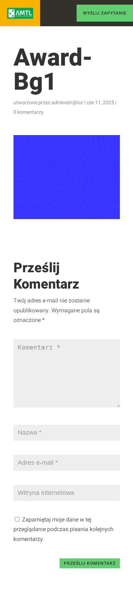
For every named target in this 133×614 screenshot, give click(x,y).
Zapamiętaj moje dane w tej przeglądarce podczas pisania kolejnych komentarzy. (63, 529)
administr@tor (67, 102)
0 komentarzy (28, 112)
